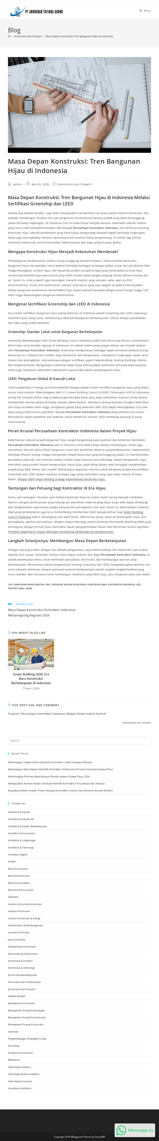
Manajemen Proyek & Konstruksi (27, 1017)
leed (138, 584)
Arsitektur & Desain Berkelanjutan (27, 826)
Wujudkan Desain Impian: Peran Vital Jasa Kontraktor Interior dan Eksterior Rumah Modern (60, 790)
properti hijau (16, 588)
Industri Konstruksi (19, 911)
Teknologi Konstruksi (20, 1081)
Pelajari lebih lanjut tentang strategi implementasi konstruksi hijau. (62, 479)
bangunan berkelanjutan (29, 584)
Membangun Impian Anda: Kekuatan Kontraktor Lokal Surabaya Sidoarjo (50, 762)
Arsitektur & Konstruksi (21, 833)
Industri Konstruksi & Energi (24, 918)
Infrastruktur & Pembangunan (25, 925)
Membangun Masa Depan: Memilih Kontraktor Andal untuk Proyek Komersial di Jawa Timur (60, 769)
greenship (57, 584)
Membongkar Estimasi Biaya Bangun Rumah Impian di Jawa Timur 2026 (49, 776)
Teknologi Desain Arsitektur (24, 1074)
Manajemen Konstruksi (21, 1003)
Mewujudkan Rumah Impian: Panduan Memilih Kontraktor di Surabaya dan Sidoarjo (56, 783)
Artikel (11, 861)
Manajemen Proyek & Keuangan (26, 1010)
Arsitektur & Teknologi (21, 847)
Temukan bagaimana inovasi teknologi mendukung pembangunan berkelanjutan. (61, 532)
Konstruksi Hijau (97, 584)
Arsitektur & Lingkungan (22, 840)
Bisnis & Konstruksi (19, 875)
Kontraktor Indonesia (121, 584)
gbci (48, 584)
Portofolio (14, 1046)
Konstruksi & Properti (20, 961)
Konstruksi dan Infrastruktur (24, 982)
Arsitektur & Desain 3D (21, 819)
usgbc (28, 588)
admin (17, 184)
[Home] (9, 36)
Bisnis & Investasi (18, 868)
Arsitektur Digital (17, 854)
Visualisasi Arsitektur (20, 1088)
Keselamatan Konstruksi (22, 946)
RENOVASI (14, 1060)
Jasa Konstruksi (16, 939)
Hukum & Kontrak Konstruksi (25, 904)
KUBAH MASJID (16, 996)
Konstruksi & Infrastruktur (23, 954)
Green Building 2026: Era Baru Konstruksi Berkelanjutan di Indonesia (31, 678)
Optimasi (13, 1031)
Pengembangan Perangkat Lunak (27, 1038)
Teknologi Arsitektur (19, 1067)
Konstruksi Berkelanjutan (22, 975)
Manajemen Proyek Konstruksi (25, 1024)
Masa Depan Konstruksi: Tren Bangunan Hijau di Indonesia (79, 36)
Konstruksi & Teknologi (21, 968)
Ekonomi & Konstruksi (21, 890)
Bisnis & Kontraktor (19, 883)
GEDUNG (13, 897)
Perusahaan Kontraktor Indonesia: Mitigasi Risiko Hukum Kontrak (63, 714)
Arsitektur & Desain (19, 812)
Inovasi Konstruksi (75, 584)
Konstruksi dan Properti (75, 184)
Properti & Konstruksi (20, 1053)
